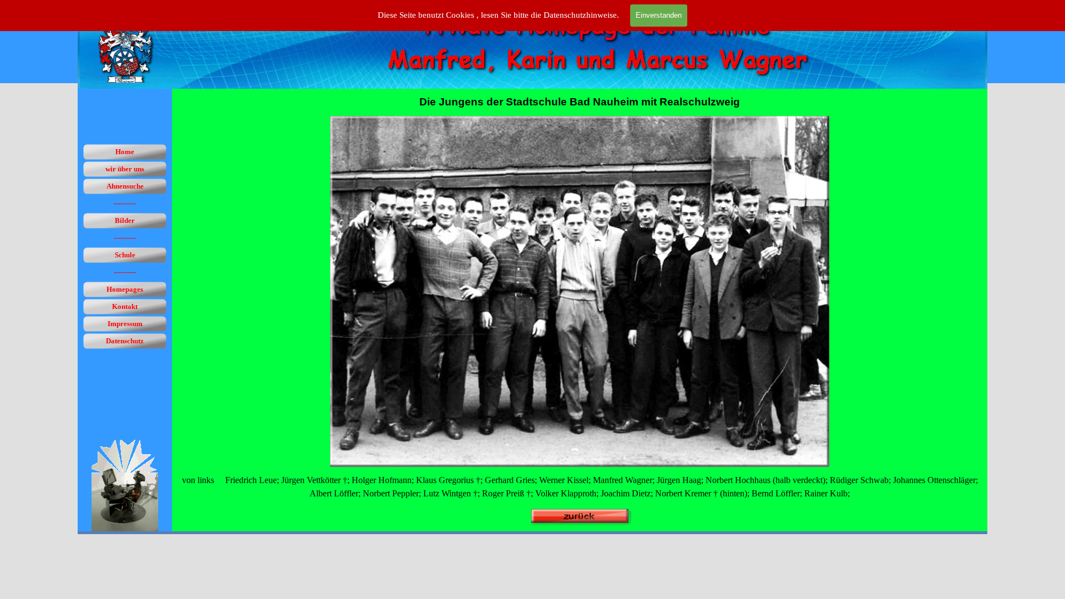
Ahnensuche (125, 186)
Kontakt (125, 306)
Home (124, 152)
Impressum (125, 323)
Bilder (125, 220)
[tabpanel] (579, 102)
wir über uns (124, 169)
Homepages (124, 289)
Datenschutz (125, 341)
